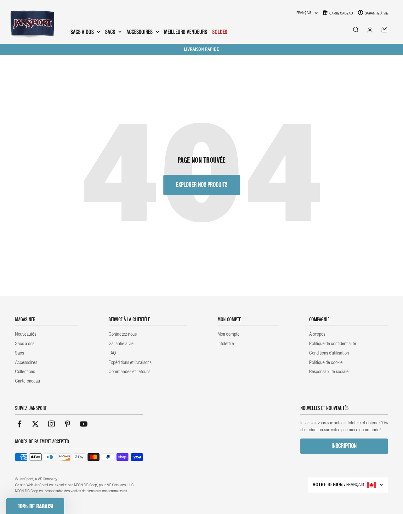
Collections (25, 371)
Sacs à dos (82, 32)
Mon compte (229, 334)
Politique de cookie (326, 362)
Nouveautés (25, 334)
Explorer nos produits (201, 184)
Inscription (344, 446)
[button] (35, 506)
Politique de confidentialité (332, 343)
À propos (317, 334)
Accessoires (140, 32)
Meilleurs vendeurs (185, 32)
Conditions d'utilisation (329, 352)
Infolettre (226, 343)
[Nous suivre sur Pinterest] (67, 424)
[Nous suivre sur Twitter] (35, 424)
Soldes (219, 32)
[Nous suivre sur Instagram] (51, 424)
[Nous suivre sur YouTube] (83, 424)
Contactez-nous (123, 334)
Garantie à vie (376, 13)
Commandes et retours (129, 371)
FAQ (112, 352)
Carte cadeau (341, 13)
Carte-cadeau (27, 380)
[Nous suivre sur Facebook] (19, 424)
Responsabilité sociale (329, 371)
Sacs (110, 32)
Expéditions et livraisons (130, 362)
